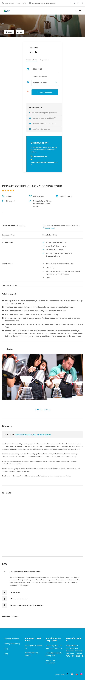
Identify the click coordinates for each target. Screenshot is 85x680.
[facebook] (71, 3)
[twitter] (82, 3)
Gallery (10, 32)
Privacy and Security (12, 644)
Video (20, 32)
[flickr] (74, 3)
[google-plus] (78, 3)
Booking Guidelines (12, 638)
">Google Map (48, 228)
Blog (6, 654)
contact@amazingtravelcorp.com (43, 3)
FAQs (6, 649)
